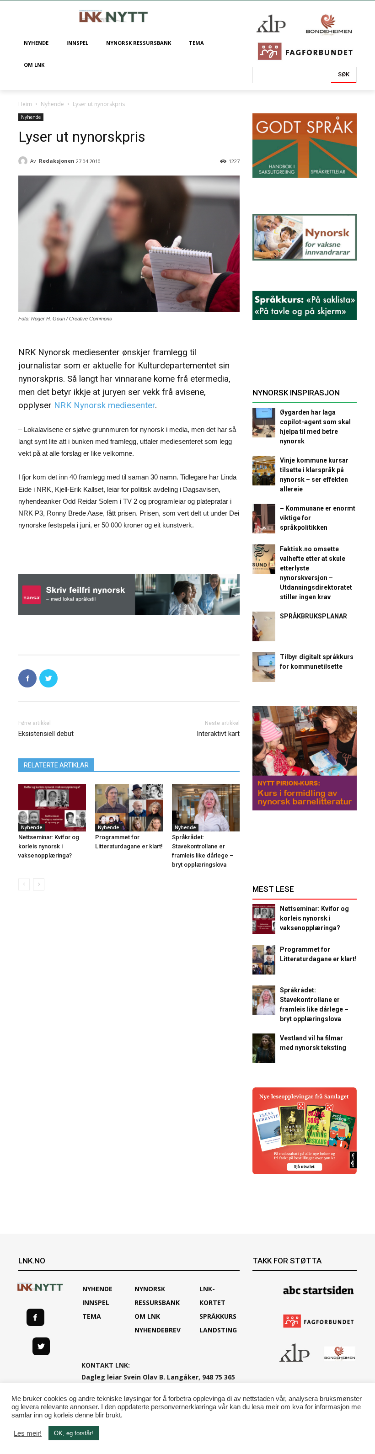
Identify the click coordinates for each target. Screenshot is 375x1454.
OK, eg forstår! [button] (73, 1433)
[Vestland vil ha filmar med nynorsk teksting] (263, 1048)
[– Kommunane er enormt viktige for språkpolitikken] (263, 518)
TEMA (91, 1316)
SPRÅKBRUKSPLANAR (313, 616)
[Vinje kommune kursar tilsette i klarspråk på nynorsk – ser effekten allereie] (263, 470)
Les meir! (28, 1433)
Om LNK (147, 1316)
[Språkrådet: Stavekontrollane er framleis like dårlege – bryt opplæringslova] (206, 807)
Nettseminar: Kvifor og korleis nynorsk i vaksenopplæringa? (48, 846)
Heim (25, 104)
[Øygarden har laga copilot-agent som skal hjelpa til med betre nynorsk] (263, 422)
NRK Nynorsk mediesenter (104, 405)
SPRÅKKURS (217, 1316)
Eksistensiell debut (46, 734)
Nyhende (52, 104)
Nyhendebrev (157, 1330)
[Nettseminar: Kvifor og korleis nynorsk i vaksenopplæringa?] (52, 807)
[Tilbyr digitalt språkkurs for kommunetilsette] (263, 667)
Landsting (218, 1330)
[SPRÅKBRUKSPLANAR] (263, 626)
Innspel (95, 1302)
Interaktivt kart (218, 734)
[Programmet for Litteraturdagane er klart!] (129, 807)
